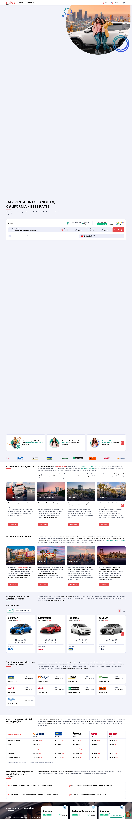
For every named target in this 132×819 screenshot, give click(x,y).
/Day (37, 740)
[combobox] (35, 229)
